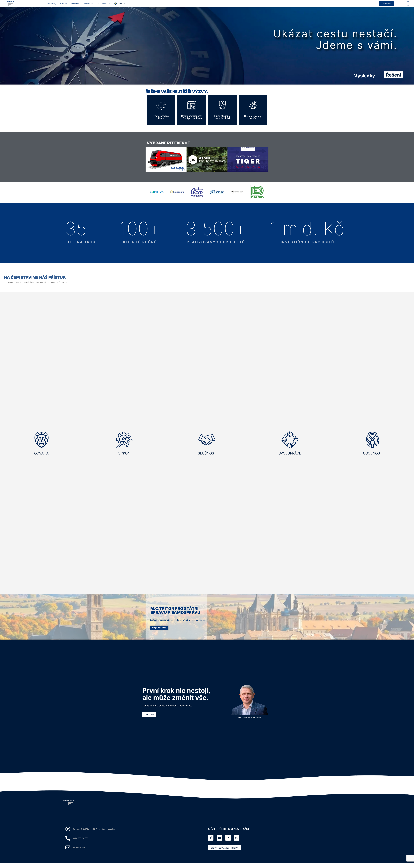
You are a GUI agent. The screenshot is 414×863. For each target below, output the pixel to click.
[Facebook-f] (210, 838)
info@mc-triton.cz (80, 847)
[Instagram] (236, 838)
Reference (75, 4)
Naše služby (51, 4)
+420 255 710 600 (80, 838)
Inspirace (86, 4)
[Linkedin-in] (228, 838)
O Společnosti (102, 4)
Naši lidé (63, 4)
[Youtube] (219, 838)
